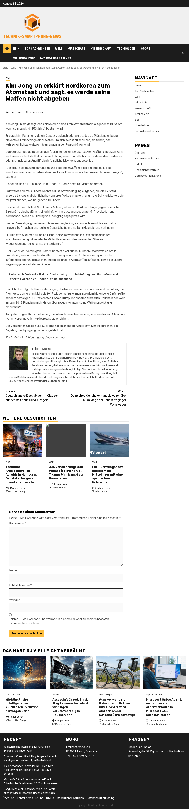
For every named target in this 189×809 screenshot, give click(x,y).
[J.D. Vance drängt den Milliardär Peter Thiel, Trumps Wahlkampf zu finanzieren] (66, 440)
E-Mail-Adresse (20, 585)
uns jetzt (134, 756)
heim (16, 48)
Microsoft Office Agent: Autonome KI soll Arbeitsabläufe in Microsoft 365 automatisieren (164, 707)
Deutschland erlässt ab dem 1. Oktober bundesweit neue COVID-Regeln (32, 395)
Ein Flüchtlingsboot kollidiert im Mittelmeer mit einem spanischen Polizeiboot (109, 474)
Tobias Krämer (35, 112)
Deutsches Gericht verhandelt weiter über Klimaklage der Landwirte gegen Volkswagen (99, 397)
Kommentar (17, 523)
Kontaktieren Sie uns (55, 57)
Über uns (140, 152)
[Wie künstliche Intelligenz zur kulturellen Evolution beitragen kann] (24, 672)
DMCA (138, 164)
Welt (58, 48)
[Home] (7, 49)
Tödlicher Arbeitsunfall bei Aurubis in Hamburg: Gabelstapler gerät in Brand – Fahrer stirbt (22, 474)
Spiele (55, 694)
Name (14, 570)
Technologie (126, 48)
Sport (145, 48)
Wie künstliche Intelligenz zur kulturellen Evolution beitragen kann (22, 705)
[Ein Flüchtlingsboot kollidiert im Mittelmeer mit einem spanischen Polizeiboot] (109, 440)
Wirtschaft (76, 48)
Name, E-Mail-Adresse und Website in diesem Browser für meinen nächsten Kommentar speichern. (60, 621)
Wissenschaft (101, 48)
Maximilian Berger (17, 491)
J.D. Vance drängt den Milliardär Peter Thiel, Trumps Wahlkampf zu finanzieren (66, 472)
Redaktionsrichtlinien (147, 169)
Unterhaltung (24, 57)
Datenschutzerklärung (148, 175)
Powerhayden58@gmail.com (146, 751)
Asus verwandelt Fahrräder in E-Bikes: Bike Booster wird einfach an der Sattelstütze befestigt (117, 707)
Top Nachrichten (37, 48)
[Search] (183, 53)
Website (14, 600)
